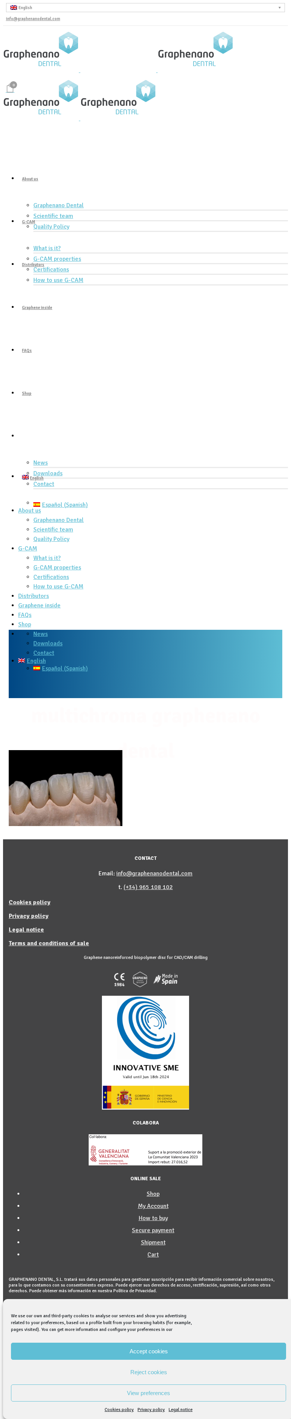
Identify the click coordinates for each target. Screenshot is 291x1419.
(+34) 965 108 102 (148, 887)
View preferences (148, 1393)
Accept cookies (149, 1351)
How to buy (153, 1218)
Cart (153, 1254)
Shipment (153, 1242)
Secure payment (153, 1230)
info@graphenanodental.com (33, 18)
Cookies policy (119, 1410)
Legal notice (180, 1410)
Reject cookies (148, 1372)
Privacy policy (151, 1410)
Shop (153, 1194)
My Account (153, 1206)
